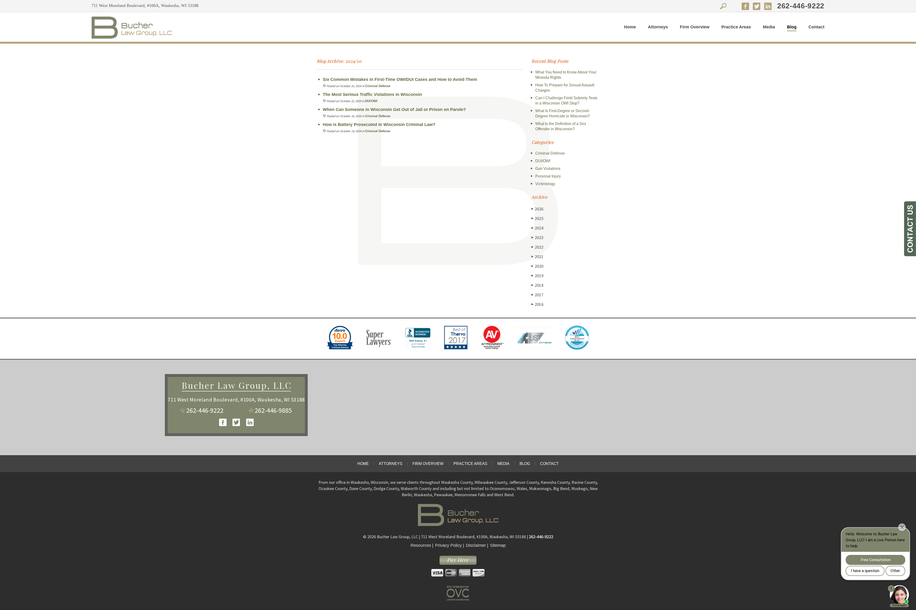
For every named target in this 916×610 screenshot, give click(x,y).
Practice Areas (736, 27)
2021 (537, 256)
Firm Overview (694, 27)
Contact (816, 27)
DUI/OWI (371, 101)
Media (769, 27)
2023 (537, 237)
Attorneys (658, 27)
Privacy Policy (448, 545)
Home (630, 27)
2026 (537, 209)
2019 (537, 275)
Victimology (545, 184)
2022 (537, 247)
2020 (537, 266)
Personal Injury (548, 176)
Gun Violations (547, 169)
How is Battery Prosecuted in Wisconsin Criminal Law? (379, 124)
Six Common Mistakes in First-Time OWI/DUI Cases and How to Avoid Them (400, 79)
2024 (537, 228)
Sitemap (498, 545)
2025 (537, 218)
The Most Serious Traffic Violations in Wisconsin (372, 94)
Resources (421, 545)
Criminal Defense (377, 86)
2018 (537, 285)
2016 (537, 304)
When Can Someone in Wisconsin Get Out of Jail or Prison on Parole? (394, 109)
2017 (537, 294)
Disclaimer (476, 545)
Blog (791, 27)
